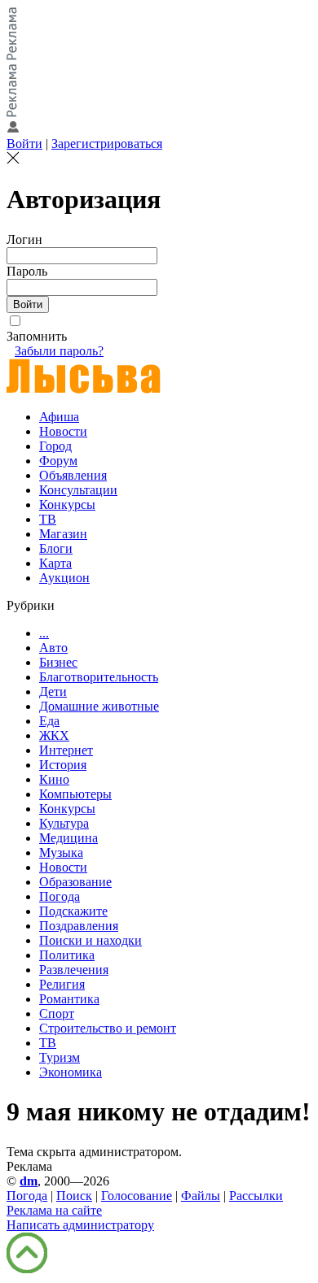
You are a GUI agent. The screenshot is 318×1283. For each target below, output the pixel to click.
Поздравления (78, 926)
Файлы (200, 1196)
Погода (59, 896)
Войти (24, 143)
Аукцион (64, 578)
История (62, 765)
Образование (75, 882)
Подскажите (73, 911)
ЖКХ (54, 735)
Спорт (56, 1013)
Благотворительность (98, 677)
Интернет (66, 750)
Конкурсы (67, 504)
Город (55, 446)
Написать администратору (80, 1225)
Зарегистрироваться (106, 143)
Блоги (56, 548)
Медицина (68, 838)
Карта (55, 563)
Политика (67, 955)
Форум (58, 461)
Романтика (69, 999)
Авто (53, 648)
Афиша (59, 417)
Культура (64, 823)
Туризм (59, 1057)
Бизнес (58, 662)
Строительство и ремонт (107, 1028)
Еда (49, 721)
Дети (53, 691)
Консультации (78, 490)
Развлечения (73, 969)
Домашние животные (99, 706)
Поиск (74, 1196)
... (44, 633)
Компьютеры (75, 794)
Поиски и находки (90, 940)
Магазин (63, 534)
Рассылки (256, 1196)
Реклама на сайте (54, 1210)
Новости (63, 431)
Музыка (61, 852)
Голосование (136, 1196)
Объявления (73, 475)
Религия (62, 984)
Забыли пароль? (59, 351)
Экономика (70, 1072)
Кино (54, 779)
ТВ (47, 519)
